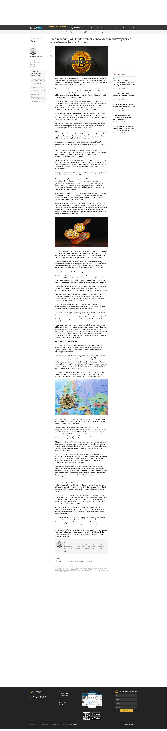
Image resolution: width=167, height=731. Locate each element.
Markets (61, 698)
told (87, 107)
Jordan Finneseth (36, 56)
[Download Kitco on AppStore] (96, 718)
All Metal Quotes (63, 693)
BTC (78, 78)
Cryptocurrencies (75, 32)
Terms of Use (33, 724)
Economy (88, 32)
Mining (83, 32)
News (60, 700)
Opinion (103, 32)
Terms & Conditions (43, 724)
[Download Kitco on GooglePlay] (96, 713)
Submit (126, 710)
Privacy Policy (55, 724)
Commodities (65, 32)
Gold (115, 78)
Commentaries (63, 702)
